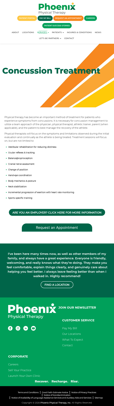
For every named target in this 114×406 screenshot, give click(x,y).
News (98, 32)
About (15, 32)
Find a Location (57, 284)
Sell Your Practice (19, 370)
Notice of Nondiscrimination (57, 395)
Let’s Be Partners (49, 38)
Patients (57, 32)
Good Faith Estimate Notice (55, 392)
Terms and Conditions (28, 392)
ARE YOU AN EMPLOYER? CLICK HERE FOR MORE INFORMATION (57, 212)
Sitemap (99, 398)
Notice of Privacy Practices (83, 392)
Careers (13, 364)
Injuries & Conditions (79, 32)
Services (42, 32)
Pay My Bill (69, 328)
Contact (69, 38)
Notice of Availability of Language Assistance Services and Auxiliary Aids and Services (51, 398)
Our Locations (71, 334)
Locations (28, 32)
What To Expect (72, 339)
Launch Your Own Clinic (24, 376)
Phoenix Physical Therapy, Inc (55, 402)
